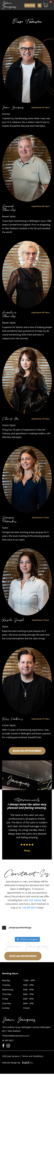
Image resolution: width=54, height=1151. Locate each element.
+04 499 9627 (29, 907)
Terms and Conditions (32, 1056)
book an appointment (27, 750)
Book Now (30, 5)
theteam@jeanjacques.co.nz (15, 1035)
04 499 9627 (8, 1040)
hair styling (35, 900)
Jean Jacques (9, 5)
